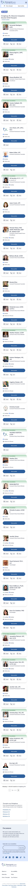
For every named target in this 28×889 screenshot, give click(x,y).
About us (4, 871)
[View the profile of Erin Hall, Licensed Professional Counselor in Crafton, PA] (5, 765)
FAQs (12, 874)
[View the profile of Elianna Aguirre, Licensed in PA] (5, 54)
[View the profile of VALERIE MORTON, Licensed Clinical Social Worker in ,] (5, 434)
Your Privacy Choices (12, 885)
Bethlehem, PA (6, 816)
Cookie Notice (20, 885)
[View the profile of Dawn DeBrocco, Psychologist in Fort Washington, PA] (5, 588)
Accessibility (14, 871)
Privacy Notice (6, 853)
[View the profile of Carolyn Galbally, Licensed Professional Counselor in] (5, 105)
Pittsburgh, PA (6, 812)
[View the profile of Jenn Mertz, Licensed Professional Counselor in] (5, 130)
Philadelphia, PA (7, 809)
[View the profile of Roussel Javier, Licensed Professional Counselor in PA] (5, 664)
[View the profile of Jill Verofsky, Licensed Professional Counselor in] (5, 180)
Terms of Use (22, 883)
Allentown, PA (6, 814)
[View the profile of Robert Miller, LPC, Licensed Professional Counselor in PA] (5, 154)
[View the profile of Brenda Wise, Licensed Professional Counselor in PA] (5, 284)
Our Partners (14, 877)
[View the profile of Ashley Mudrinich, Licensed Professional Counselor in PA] (5, 740)
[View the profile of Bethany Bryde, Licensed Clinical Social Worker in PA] (5, 258)
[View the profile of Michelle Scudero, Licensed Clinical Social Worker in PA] (5, 512)
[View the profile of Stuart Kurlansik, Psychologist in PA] (5, 563)
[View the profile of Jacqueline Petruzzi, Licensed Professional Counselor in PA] (5, 638)
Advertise (4, 874)
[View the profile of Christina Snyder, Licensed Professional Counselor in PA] (5, 409)
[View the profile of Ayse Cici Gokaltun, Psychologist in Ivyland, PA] (5, 612)
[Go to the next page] (18, 790)
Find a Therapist (6, 877)
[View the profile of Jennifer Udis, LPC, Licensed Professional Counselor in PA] (5, 689)
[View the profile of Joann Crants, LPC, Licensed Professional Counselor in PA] (5, 205)
